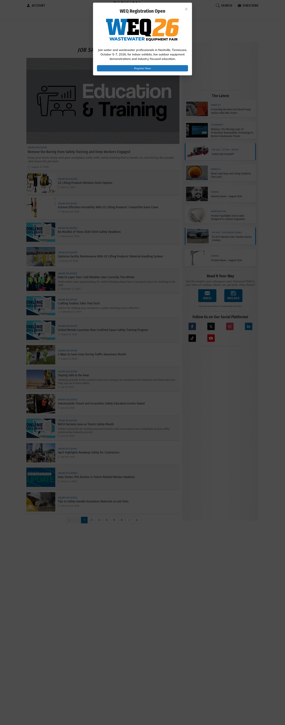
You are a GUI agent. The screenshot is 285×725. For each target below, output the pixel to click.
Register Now (142, 68)
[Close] (186, 9)
